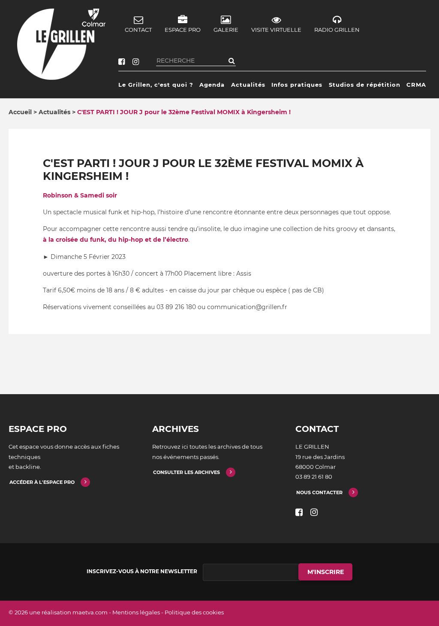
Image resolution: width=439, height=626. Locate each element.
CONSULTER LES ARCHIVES (186, 472)
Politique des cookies (194, 612)
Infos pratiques (296, 84)
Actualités (248, 84)
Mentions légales (136, 612)
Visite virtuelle (276, 29)
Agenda (212, 84)
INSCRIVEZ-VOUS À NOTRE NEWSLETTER (142, 571)
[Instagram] (135, 62)
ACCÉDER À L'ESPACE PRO (42, 482)
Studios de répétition (364, 84)
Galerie (225, 29)
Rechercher (232, 60)
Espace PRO (183, 29)
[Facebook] (121, 62)
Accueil (20, 112)
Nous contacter (319, 492)
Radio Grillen (337, 29)
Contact (138, 29)
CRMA (416, 84)
